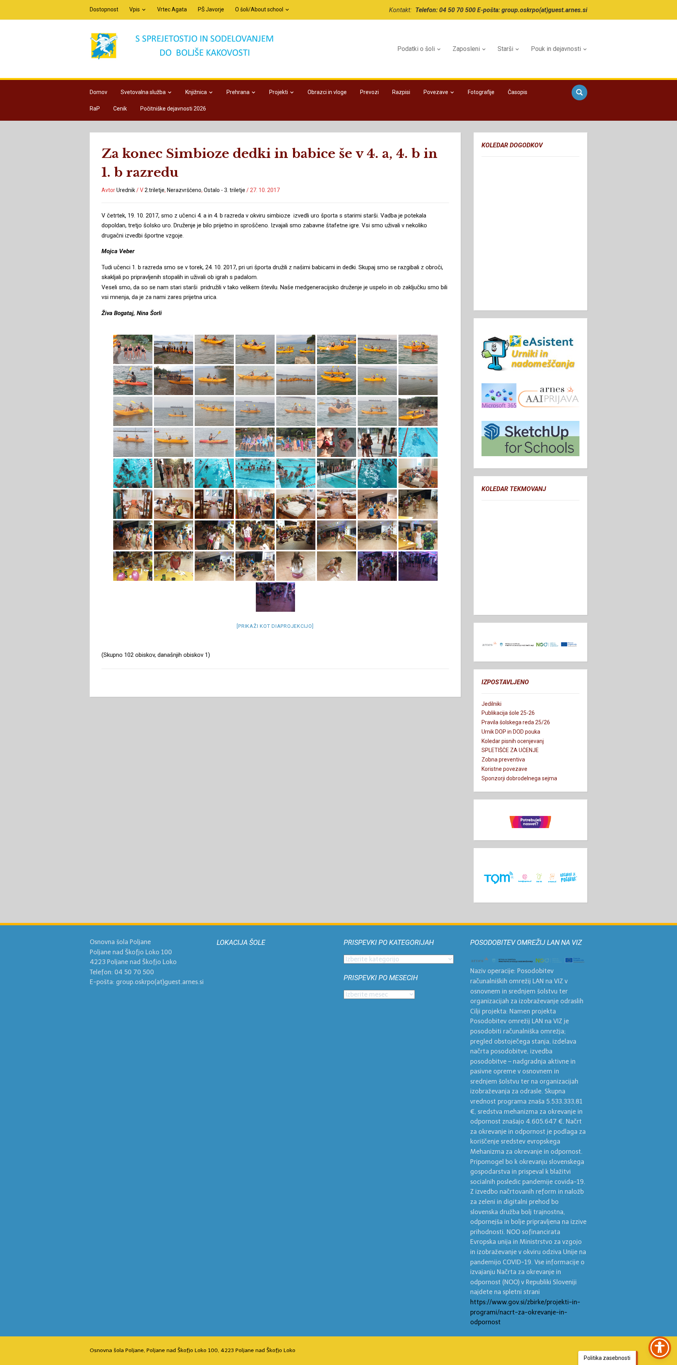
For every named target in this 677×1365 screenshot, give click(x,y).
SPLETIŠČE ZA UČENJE (510, 750)
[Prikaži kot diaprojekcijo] (275, 626)
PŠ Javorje (211, 9)
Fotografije (481, 92)
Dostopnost (104, 9)
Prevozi (369, 92)
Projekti (278, 92)
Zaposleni (466, 49)
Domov (98, 92)
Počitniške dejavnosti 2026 (173, 108)
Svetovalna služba (143, 92)
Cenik (120, 108)
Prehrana (238, 92)
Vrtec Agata (172, 9)
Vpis (134, 9)
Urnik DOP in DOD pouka (511, 732)
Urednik (125, 190)
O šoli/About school (259, 9)
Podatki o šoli (416, 49)
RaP (95, 108)
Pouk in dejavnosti (556, 49)
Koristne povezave (504, 769)
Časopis (517, 92)
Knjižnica (196, 92)
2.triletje (155, 190)
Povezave (436, 92)
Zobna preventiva (503, 759)
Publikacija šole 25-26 (508, 713)
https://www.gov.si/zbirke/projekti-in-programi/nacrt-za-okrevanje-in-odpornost (525, 1312)
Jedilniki (491, 704)
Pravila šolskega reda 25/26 (516, 722)
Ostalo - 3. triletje (224, 190)
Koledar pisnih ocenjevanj (513, 741)
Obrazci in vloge (327, 92)
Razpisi (401, 92)
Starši (505, 49)
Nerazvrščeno (184, 190)
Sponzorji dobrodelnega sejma (519, 778)
